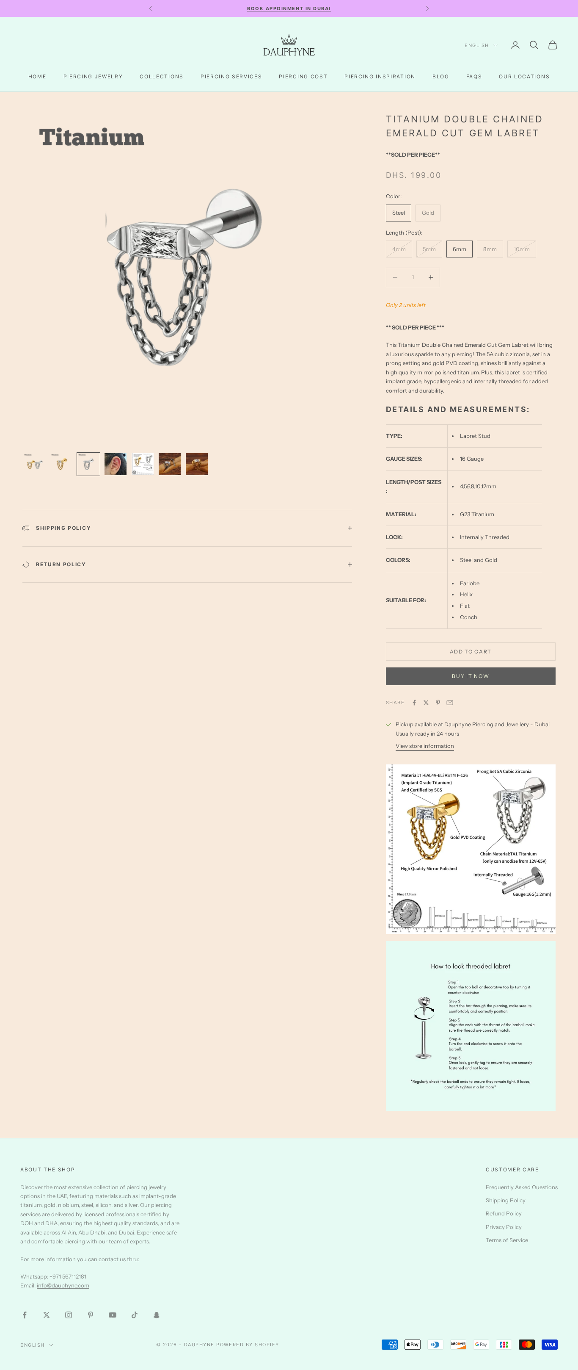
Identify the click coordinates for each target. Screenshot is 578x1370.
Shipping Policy (506, 1200)
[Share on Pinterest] (438, 702)
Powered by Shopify (247, 1345)
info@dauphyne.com (63, 1285)
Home (37, 76)
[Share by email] (449, 702)
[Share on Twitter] (426, 702)
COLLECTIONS (161, 76)
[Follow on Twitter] (46, 1315)
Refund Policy (504, 1213)
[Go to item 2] (61, 464)
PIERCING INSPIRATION (380, 76)
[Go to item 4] (115, 464)
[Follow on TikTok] (134, 1315)
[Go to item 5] (142, 464)
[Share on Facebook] (414, 702)
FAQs (474, 76)
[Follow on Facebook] (24, 1315)
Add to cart (471, 651)
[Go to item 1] (34, 464)
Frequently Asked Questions (522, 1187)
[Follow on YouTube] (112, 1315)
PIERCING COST (303, 76)
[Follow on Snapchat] (156, 1315)
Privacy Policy (504, 1226)
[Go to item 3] (88, 464)
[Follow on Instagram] (68, 1315)
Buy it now (470, 676)
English (477, 45)
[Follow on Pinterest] (90, 1315)
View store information (425, 745)
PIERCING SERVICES (231, 76)
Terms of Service (507, 1240)
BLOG (440, 76)
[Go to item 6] (170, 464)
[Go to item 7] (197, 464)
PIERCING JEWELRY (93, 76)
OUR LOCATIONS (524, 76)
